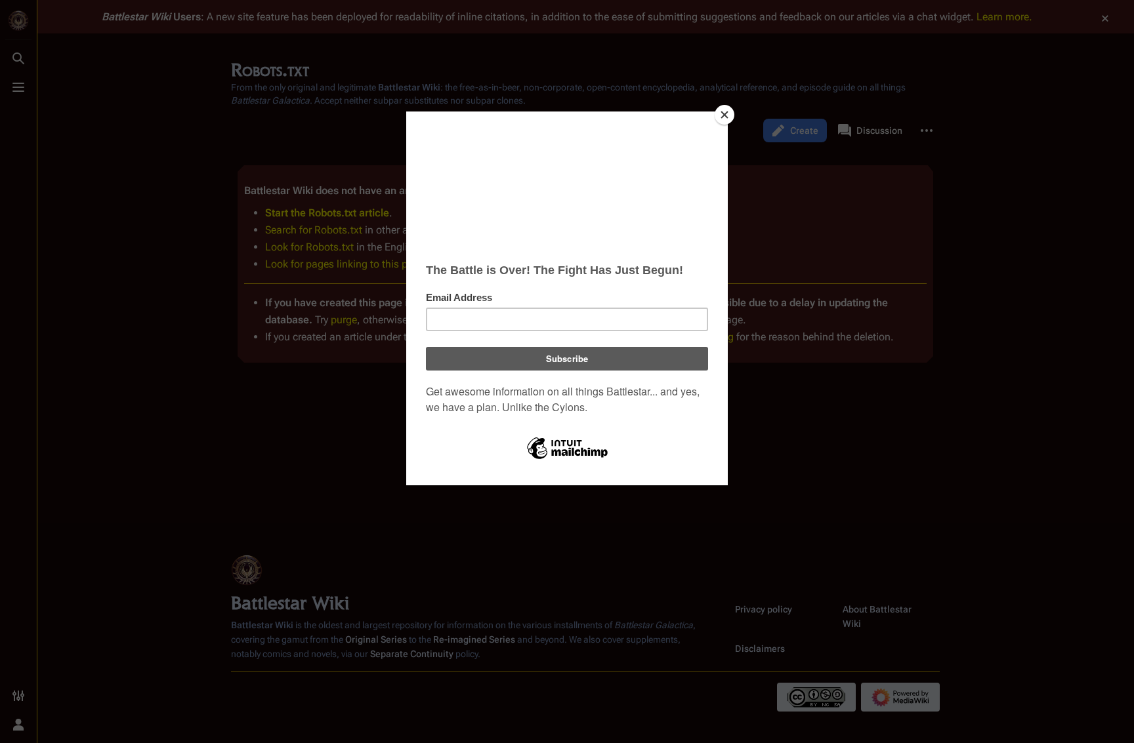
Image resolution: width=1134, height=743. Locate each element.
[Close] (724, 115)
